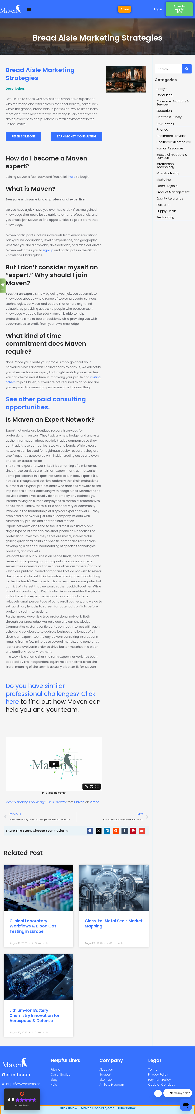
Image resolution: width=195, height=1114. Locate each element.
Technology (165, 217)
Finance (162, 129)
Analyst (162, 89)
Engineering (165, 123)
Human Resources (170, 148)
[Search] (187, 68)
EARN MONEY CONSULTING (77, 136)
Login (158, 9)
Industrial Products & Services (172, 156)
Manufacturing (168, 173)
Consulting (165, 95)
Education (164, 111)
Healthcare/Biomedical (174, 142)
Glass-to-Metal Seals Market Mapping (114, 923)
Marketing (164, 179)
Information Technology (165, 165)
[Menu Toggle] (29, 9)
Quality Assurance (170, 198)
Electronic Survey (169, 117)
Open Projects (167, 186)
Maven (79, 802)
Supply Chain (166, 211)
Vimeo (94, 802)
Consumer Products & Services (173, 103)
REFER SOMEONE (23, 136)
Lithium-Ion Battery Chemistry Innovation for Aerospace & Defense (34, 1016)
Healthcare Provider (171, 136)
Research (163, 205)
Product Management (173, 192)
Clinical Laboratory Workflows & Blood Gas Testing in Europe (33, 926)
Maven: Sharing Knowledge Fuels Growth (36, 802)
